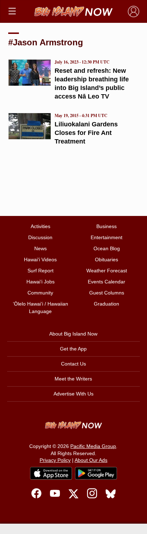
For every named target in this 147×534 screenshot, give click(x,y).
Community (40, 293)
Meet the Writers (73, 379)
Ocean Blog (106, 248)
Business (106, 226)
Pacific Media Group (93, 446)
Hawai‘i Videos (40, 259)
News (40, 248)
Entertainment (106, 237)
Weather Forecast (106, 270)
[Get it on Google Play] (96, 473)
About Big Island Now (73, 334)
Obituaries (106, 259)
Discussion (40, 237)
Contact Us (73, 364)
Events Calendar (106, 281)
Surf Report (40, 270)
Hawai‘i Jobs (40, 281)
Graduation (106, 304)
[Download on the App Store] (51, 473)
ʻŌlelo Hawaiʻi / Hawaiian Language (40, 307)
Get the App (73, 349)
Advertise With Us (73, 394)
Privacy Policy (55, 460)
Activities (40, 226)
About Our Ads (91, 460)
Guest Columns (106, 293)
